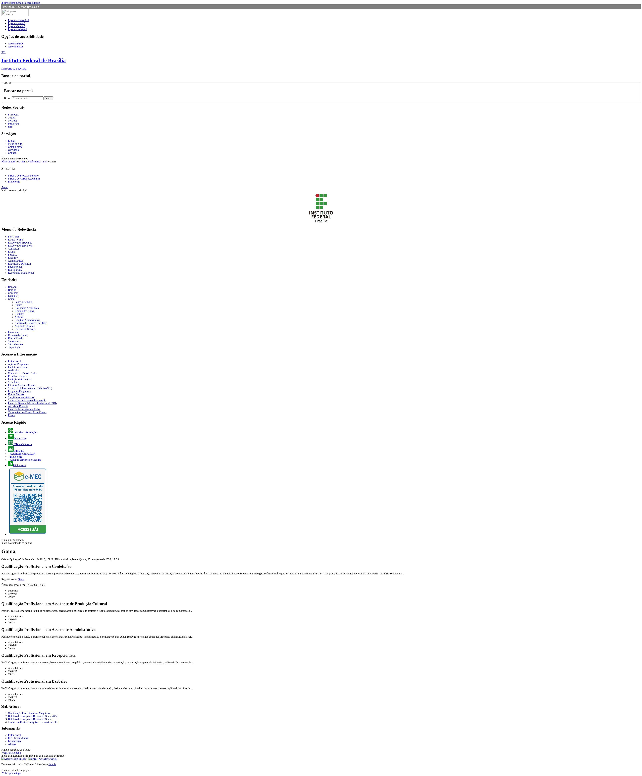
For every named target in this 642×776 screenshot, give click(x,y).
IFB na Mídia (15, 269)
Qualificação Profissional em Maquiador (29, 713)
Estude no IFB (15, 239)
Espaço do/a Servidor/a (20, 245)
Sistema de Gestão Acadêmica (24, 178)
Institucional (14, 361)
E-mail (11, 140)
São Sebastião (15, 344)
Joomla (52, 764)
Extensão (13, 257)
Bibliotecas (14, 181)
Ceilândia (13, 292)
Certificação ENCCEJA (22, 453)
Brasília (12, 289)
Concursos (13, 248)
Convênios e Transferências (22, 373)
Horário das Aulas (37, 161)
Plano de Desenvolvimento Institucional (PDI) (32, 403)
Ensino (11, 251)
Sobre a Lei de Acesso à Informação (27, 400)
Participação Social (18, 367)
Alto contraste (15, 46)
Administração (15, 260)
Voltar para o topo (11, 752)
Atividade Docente (25, 326)
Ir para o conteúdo (18, 20)
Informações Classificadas (21, 385)
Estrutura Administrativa (27, 320)
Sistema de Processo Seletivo (23, 175)
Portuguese (7, 14)
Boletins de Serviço (25, 329)
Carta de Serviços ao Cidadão (25, 459)
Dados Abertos (16, 394)
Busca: (8, 98)
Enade (11, 415)
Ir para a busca (16, 26)
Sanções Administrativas (21, 397)
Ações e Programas (18, 364)
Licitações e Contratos (19, 379)
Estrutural (13, 295)
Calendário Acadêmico (27, 308)
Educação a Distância (19, 263)
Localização (14, 741)
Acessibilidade (15, 43)
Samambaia (14, 341)
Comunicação (15, 146)
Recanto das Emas (17, 335)
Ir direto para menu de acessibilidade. (20, 2)
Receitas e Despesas (18, 376)
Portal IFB (13, 236)
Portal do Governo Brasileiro (21, 7)
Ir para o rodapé (17, 29)
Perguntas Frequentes (19, 391)
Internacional (15, 266)
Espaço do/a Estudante (20, 242)
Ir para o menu (16, 23)
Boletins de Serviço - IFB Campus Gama (29, 719)
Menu (4, 187)
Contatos (19, 314)
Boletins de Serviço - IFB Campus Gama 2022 (32, 716)
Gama (21, 161)
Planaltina (13, 332)
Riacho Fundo (15, 338)
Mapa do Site (15, 143)
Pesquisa (12, 254)
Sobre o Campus (23, 302)
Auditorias (13, 370)
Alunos (12, 744)
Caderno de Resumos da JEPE (31, 323)
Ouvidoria (13, 149)
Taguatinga (14, 347)
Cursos (18, 305)
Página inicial (8, 161)
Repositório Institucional (21, 272)
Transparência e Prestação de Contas (27, 412)
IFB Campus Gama (18, 738)
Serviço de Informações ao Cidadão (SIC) (30, 388)
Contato (12, 152)
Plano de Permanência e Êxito (24, 409)
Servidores (13, 382)
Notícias (19, 317)
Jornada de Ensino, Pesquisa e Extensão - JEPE (33, 722)
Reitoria (12, 286)
